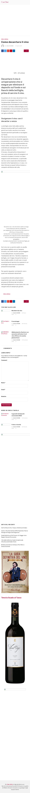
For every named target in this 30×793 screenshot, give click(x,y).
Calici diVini (9, 45)
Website (3, 396)
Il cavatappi (15, 321)
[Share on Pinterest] (11, 51)
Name (3, 382)
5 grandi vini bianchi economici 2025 (18, 414)
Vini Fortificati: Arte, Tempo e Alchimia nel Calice (14, 528)
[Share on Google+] (8, 51)
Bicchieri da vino (17, 310)
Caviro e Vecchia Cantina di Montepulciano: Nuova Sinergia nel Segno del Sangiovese (14, 531)
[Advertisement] (15, 20)
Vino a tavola (4, 39)
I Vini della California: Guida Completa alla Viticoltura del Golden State (12, 541)
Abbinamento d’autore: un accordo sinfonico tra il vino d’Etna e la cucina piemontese (20, 335)
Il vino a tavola (16, 424)
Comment (4, 360)
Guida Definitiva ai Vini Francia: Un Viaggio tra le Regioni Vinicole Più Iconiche (13, 536)
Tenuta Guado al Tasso (11, 598)
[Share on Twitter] (5, 51)
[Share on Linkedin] (14, 51)
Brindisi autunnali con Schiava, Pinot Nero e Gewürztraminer (12, 545)
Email (3, 389)
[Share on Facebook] (2, 51)
